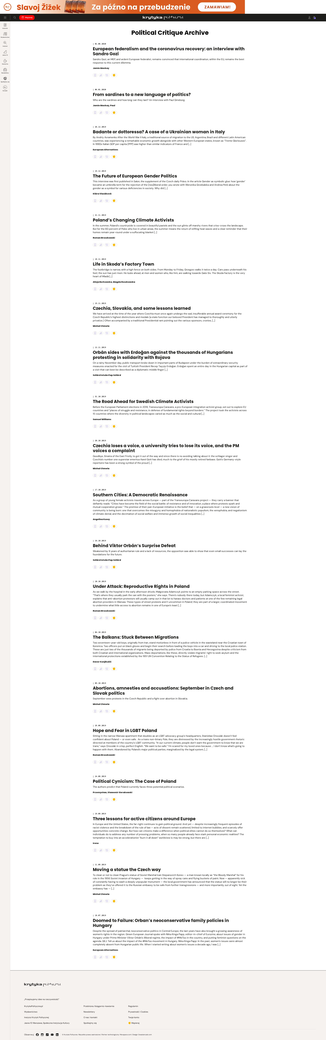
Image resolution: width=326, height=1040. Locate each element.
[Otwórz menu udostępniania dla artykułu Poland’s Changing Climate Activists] (101, 245)
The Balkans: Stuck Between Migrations (136, 637)
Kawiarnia (5, 64)
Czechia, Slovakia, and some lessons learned (142, 308)
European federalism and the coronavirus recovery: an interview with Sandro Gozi (169, 51)
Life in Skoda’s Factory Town (123, 264)
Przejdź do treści (13, 7)
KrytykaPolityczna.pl (33, 1006)
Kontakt (5, 91)
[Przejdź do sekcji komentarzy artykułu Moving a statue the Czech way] (107, 901)
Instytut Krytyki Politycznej (36, 1017)
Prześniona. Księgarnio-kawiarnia (99, 1006)
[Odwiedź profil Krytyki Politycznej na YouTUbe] (52, 1034)
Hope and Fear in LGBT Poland (125, 731)
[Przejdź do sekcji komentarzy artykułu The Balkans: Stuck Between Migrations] (107, 669)
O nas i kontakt (90, 1017)
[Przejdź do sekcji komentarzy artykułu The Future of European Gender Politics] (107, 201)
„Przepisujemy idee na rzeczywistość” (41, 999)
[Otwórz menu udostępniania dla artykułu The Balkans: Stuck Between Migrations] (101, 669)
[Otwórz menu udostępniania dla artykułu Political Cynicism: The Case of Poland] (101, 799)
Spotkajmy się (5, 82)
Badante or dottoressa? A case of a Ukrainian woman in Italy (159, 132)
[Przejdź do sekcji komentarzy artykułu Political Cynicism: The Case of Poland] (107, 799)
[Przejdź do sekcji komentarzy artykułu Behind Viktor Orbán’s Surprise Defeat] (107, 567)
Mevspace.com (125, 1035)
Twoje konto (133, 1017)
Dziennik (5, 28)
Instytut (5, 46)
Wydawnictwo (5, 37)
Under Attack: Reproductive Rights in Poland (141, 586)
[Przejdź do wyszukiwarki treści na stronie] (14, 17)
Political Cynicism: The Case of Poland (134, 781)
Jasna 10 (5, 55)
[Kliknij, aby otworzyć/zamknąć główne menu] (5, 17)
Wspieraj (28, 17)
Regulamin (133, 1006)
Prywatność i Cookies (138, 1011)
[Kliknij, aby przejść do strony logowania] (309, 17)
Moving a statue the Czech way (127, 870)
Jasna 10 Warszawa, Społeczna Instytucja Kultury (47, 1023)
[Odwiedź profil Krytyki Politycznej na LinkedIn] (57, 1034)
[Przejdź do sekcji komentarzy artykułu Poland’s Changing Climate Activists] (107, 245)
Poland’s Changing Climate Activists (133, 220)
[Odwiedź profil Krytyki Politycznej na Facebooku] (37, 1034)
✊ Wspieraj (133, 1023)
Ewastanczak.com (145, 1035)
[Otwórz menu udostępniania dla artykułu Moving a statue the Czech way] (101, 901)
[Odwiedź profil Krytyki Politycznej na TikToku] (47, 1034)
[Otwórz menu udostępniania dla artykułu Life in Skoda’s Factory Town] (101, 289)
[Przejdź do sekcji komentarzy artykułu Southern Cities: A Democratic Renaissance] (107, 526)
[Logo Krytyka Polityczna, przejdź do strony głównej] (163, 17)
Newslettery (5, 73)
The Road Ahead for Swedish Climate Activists (143, 402)
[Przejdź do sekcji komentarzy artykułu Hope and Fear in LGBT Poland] (107, 762)
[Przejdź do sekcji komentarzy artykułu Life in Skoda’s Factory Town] (107, 289)
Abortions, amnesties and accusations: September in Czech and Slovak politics (163, 690)
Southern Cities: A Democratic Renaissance (140, 495)
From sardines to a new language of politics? (142, 95)
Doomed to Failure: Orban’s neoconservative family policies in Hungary (161, 923)
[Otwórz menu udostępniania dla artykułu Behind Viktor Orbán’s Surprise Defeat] (101, 567)
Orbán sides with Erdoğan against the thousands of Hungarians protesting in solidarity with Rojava (163, 354)
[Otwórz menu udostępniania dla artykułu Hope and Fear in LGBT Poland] (101, 762)
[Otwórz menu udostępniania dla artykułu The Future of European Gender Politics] (101, 201)
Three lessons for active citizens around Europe (144, 819)
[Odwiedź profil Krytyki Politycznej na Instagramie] (42, 1034)
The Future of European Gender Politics (135, 176)
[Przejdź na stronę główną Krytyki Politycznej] (42, 985)
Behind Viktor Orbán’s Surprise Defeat (134, 546)
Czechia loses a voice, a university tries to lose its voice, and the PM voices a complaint (166, 448)
